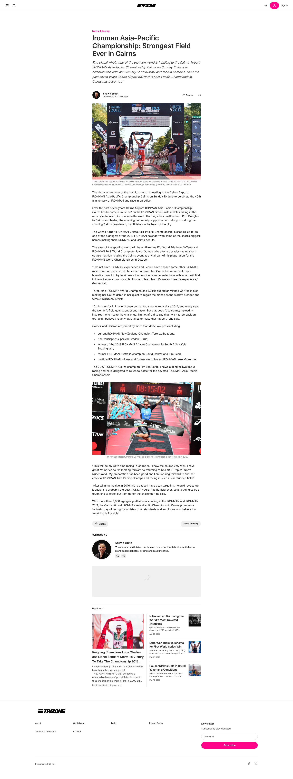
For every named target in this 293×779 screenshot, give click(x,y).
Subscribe (229, 745)
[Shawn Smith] (101, 549)
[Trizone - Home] (146, 5)
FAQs (113, 723)
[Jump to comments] (199, 95)
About (38, 723)
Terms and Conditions (45, 731)
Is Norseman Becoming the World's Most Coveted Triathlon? (166, 619)
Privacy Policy (156, 723)
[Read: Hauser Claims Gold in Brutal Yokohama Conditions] (195, 670)
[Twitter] (123, 556)
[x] (255, 764)
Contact (77, 731)
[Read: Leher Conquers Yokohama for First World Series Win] (195, 647)
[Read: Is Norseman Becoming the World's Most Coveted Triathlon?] (195, 620)
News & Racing (101, 31)
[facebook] (249, 763)
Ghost (51, 764)
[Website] (117, 556)
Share (189, 95)
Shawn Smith (110, 93)
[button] (7, 5)
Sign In (284, 5)
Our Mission (78, 723)
